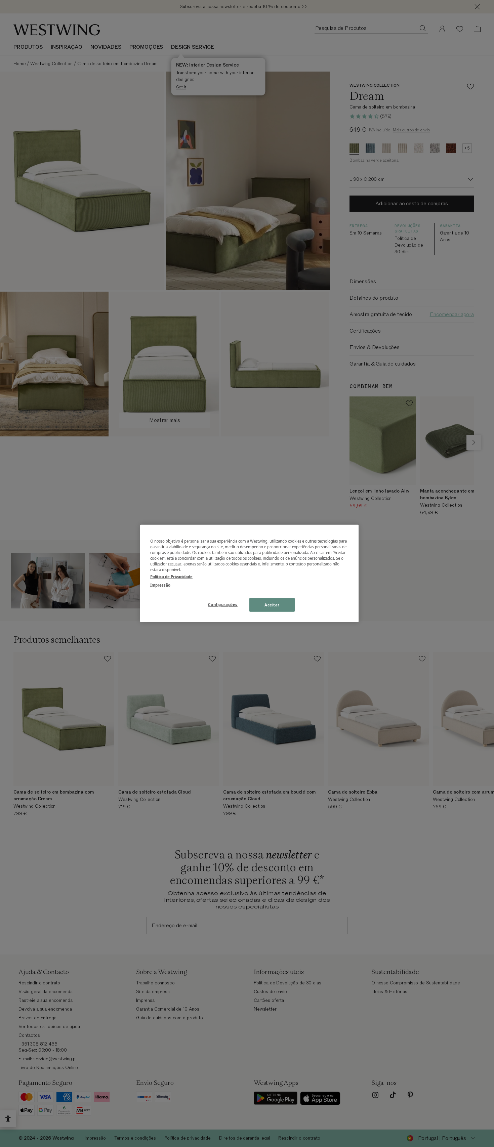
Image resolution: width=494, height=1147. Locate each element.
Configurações (222, 604)
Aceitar (272, 604)
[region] (249, 573)
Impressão (160, 585)
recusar (174, 563)
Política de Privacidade (171, 576)
